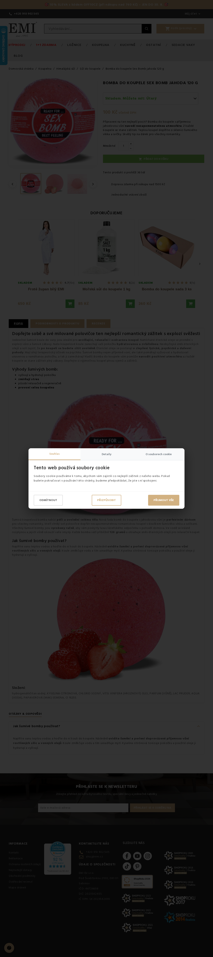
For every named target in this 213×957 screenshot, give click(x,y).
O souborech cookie (159, 454)
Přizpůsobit (106, 500)
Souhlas (54, 454)
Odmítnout (48, 500)
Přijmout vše (164, 500)
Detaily (106, 454)
